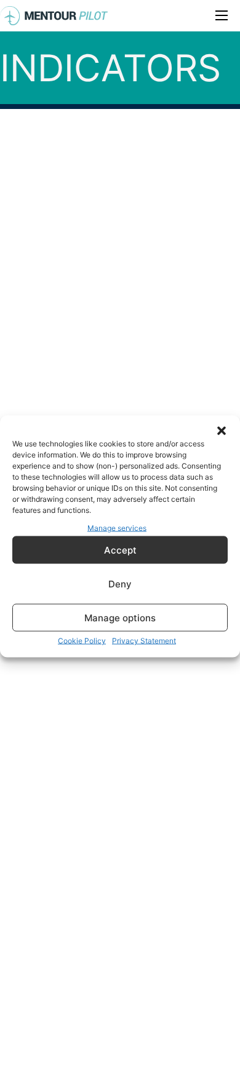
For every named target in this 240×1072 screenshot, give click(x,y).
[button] (221, 430)
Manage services (116, 527)
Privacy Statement (144, 640)
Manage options (120, 617)
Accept (120, 549)
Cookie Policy (82, 640)
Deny (120, 583)
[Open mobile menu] (221, 15)
